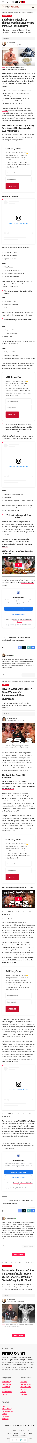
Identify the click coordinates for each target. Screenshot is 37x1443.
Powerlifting (6, 1384)
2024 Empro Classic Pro (12, 98)
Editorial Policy (7, 1409)
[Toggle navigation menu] (33, 7)
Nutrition (21, 640)
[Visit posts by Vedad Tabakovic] (4, 1218)
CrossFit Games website (23, 786)
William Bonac (20, 101)
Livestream (5, 1203)
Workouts (24, 1382)
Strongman (6, 1387)
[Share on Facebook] (12, 1440)
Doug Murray (12, 42)
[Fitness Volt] (18, 2)
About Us (5, 1406)
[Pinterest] (26, 1425)
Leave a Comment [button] (29, 675)
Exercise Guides (26, 1387)
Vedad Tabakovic (13, 718)
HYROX (4, 1394)
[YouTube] (18, 1425)
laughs (15, 429)
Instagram (23, 619)
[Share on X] (16, 1440)
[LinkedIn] (31, 1425)
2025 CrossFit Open (14, 1200)
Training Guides (26, 1384)
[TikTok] (29, 1425)
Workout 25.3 (13, 1203)
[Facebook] (13, 1425)
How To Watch (30, 1200)
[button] (3, 2)
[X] (15, 1425)
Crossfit (23, 1200)
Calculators (24, 1394)
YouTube (19, 622)
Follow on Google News (18, 609)
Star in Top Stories (18, 614)
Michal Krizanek (6, 640)
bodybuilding (12, 637)
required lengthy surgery (10, 113)
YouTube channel (8, 789)
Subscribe (12, 186)
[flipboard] (34, 1425)
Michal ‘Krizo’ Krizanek (9, 73)
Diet (18, 637)
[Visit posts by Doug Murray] (4, 655)
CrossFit (5, 684)
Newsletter (6, 1416)
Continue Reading (18, 1254)
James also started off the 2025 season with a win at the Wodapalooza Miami (18, 959)
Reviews (23, 1392)
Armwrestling (7, 1392)
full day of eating (25, 637)
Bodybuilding (7, 15)
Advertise (5, 1419)
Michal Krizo (15, 640)
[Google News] (21, 1425)
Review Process (7, 1411)
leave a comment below (15, 1146)
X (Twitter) (29, 619)
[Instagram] (34, 655)
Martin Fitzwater (13, 532)
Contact (4, 1414)
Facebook (16, 619)
